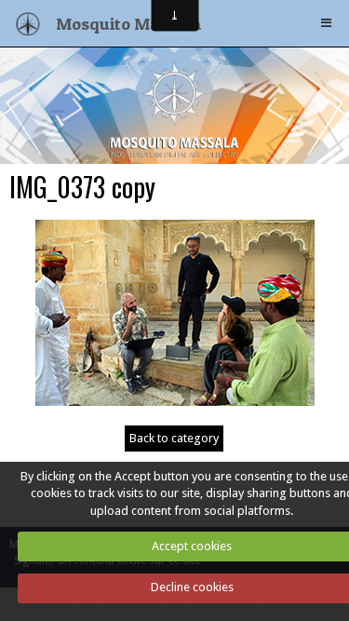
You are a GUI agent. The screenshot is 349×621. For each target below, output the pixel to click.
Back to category (174, 438)
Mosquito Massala (129, 23)
